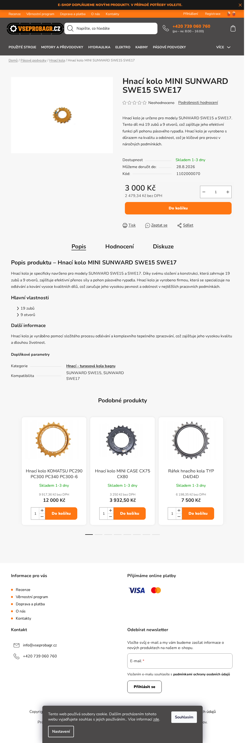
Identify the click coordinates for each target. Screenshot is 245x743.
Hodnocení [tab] (119, 246)
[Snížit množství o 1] (203, 192)
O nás (95, 14)
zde (156, 719)
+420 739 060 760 (191, 26)
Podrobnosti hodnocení (198, 102)
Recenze (15, 14)
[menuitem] (22, 47)
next (230, 480)
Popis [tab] (79, 246)
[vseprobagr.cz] (227, 13)
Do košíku (178, 208)
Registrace (212, 13)
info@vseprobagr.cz (40, 645)
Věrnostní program (40, 14)
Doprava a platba (72, 14)
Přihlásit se (144, 686)
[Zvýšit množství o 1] (227, 192)
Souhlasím (184, 717)
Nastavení (61, 731)
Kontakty (112, 14)
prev (15, 480)
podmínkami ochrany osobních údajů (201, 674)
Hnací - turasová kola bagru (90, 366)
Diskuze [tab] (163, 246)
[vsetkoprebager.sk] (233, 13)
